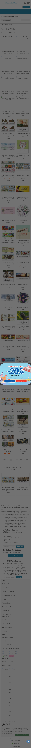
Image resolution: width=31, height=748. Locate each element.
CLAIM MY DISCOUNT (21, 381)
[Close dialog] (29, 365)
